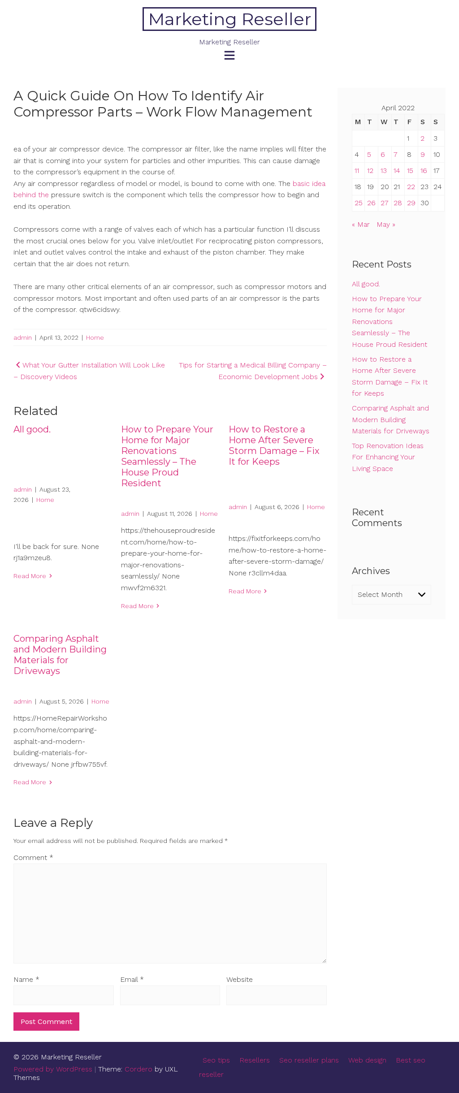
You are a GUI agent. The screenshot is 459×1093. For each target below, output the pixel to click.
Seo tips (216, 1060)
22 (411, 186)
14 (397, 170)
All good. (32, 429)
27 (385, 203)
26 (371, 203)
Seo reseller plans (309, 1060)
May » (386, 224)
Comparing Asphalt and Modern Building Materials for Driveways (60, 654)
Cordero (138, 1069)
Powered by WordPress (52, 1069)
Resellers (254, 1060)
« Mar (361, 224)
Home (95, 337)
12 (370, 170)
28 (398, 203)
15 (410, 170)
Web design (367, 1060)
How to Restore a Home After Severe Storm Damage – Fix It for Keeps (274, 445)
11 (357, 170)
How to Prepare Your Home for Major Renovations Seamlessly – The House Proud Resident (167, 456)
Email (132, 979)
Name (26, 979)
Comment (33, 857)
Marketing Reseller (229, 19)
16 (423, 170)
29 (411, 203)
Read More (29, 575)
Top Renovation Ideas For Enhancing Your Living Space (388, 457)
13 (384, 170)
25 (359, 203)
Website (239, 979)
